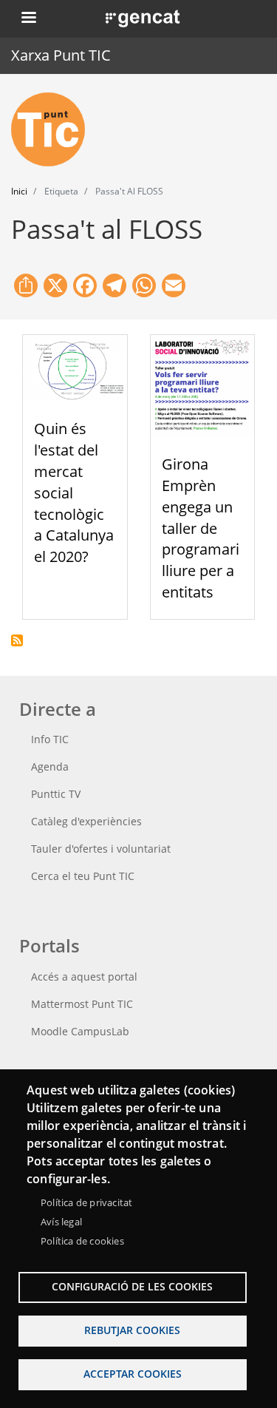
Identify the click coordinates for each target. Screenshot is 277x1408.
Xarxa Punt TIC (61, 55)
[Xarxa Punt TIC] (54, 129)
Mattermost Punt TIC (82, 1004)
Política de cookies (82, 1241)
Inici (19, 191)
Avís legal (61, 1221)
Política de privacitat (86, 1202)
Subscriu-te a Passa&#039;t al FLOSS (17, 640)
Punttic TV (56, 794)
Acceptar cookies (132, 1374)
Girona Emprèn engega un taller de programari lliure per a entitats (200, 528)
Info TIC (50, 739)
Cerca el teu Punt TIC (82, 876)
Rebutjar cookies (132, 1330)
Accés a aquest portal (84, 976)
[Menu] (28, 19)
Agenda (50, 766)
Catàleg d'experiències (86, 821)
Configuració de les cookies (132, 1286)
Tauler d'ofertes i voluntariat (101, 849)
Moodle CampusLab (80, 1031)
